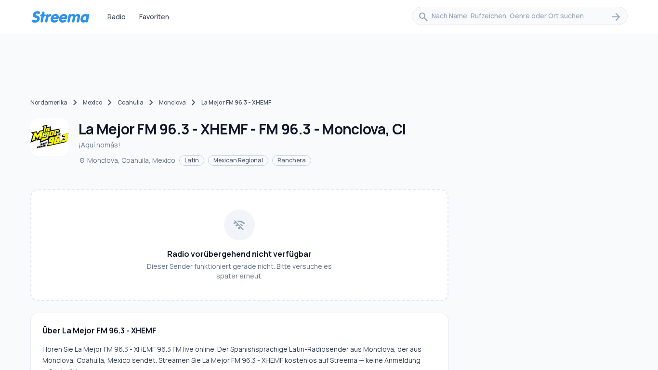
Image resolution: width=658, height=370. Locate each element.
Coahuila (131, 102)
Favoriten (154, 16)
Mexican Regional (238, 160)
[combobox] (520, 17)
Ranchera (291, 160)
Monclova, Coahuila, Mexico (127, 160)
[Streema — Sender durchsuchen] (60, 17)
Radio (116, 16)
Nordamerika (48, 102)
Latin (191, 160)
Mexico (92, 102)
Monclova (172, 102)
